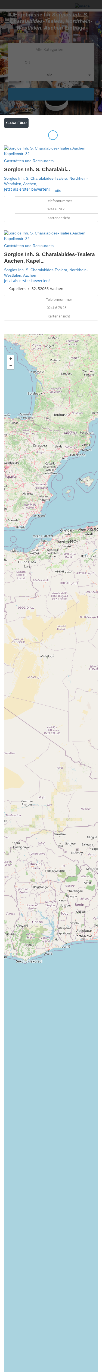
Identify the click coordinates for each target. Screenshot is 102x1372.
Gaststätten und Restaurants (29, 161)
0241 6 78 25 (56, 209)
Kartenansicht (58, 217)
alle (58, 191)
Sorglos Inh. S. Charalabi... (37, 169)
